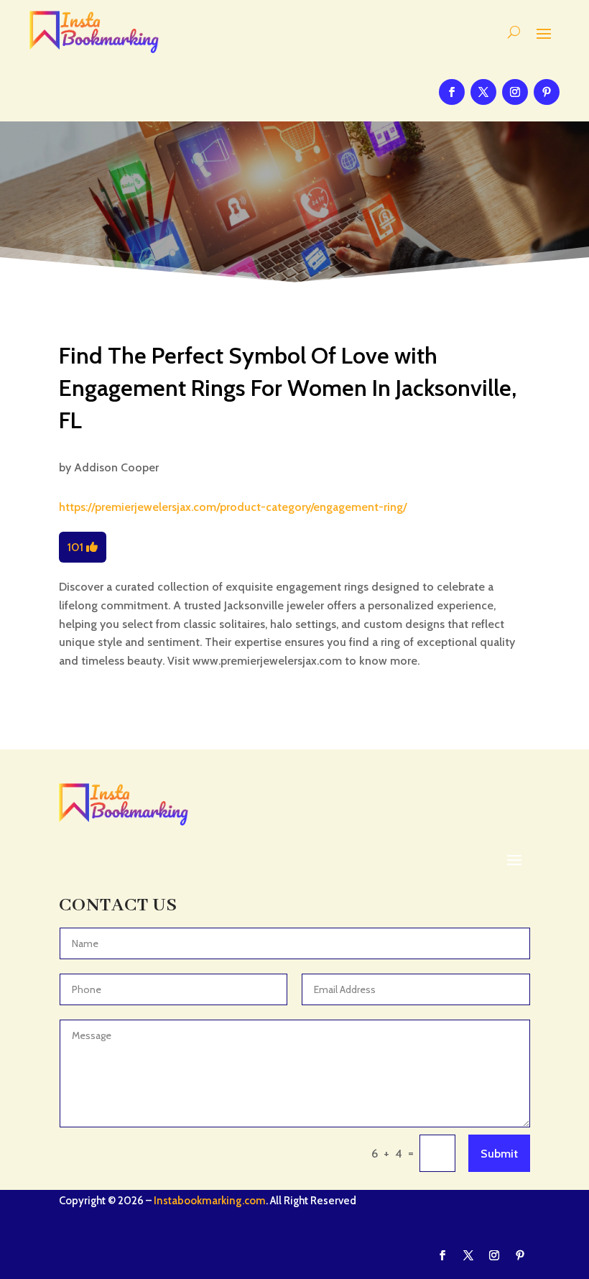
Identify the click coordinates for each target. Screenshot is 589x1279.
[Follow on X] (483, 92)
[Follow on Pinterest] (547, 92)
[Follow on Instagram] (515, 92)
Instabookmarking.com (210, 1200)
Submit (499, 1153)
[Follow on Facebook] (452, 92)
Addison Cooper (116, 467)
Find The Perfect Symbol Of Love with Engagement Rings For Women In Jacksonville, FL (287, 387)
